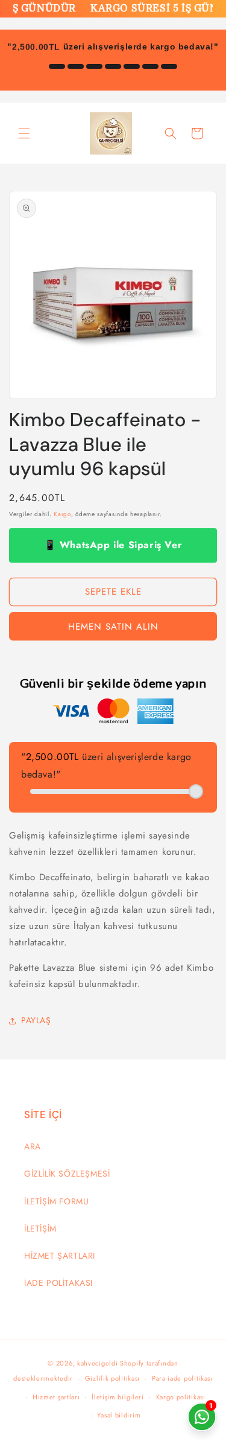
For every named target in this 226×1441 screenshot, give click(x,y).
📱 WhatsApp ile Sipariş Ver (113, 545)
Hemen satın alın (113, 626)
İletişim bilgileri (118, 1397)
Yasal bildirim (118, 1415)
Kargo (62, 514)
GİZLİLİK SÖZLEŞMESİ (67, 1174)
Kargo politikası (181, 1397)
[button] (24, 133)
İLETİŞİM (40, 1228)
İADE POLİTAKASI (58, 1283)
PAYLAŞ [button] (36, 1020)
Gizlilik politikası (112, 1378)
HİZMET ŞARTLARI (59, 1256)
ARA (32, 1146)
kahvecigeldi (97, 1363)
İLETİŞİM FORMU (56, 1201)
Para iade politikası (182, 1378)
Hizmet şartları (56, 1397)
